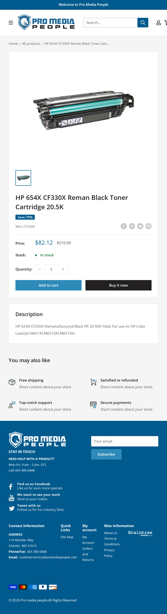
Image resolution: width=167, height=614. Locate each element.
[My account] (158, 22)
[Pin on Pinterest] (132, 225)
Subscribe (106, 454)
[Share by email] (148, 225)
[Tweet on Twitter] (140, 225)
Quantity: (23, 269)
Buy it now (118, 285)
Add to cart (48, 285)
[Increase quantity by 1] (62, 269)
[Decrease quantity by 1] (39, 269)
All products (31, 43)
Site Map (67, 537)
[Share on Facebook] (124, 225)
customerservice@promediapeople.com (48, 557)
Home (13, 43)
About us (110, 533)
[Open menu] (11, 22)
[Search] (142, 22)
